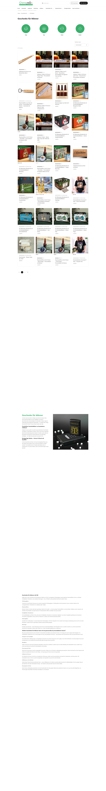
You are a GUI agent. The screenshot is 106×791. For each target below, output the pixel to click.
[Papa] (26, 28)
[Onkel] (62, 28)
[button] (83, 3)
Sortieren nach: (78, 42)
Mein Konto (75, 3)
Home (19, 13)
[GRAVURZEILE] (26, 3)
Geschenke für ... (24, 13)
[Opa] (44, 28)
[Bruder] (80, 28)
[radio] (36, 68)
